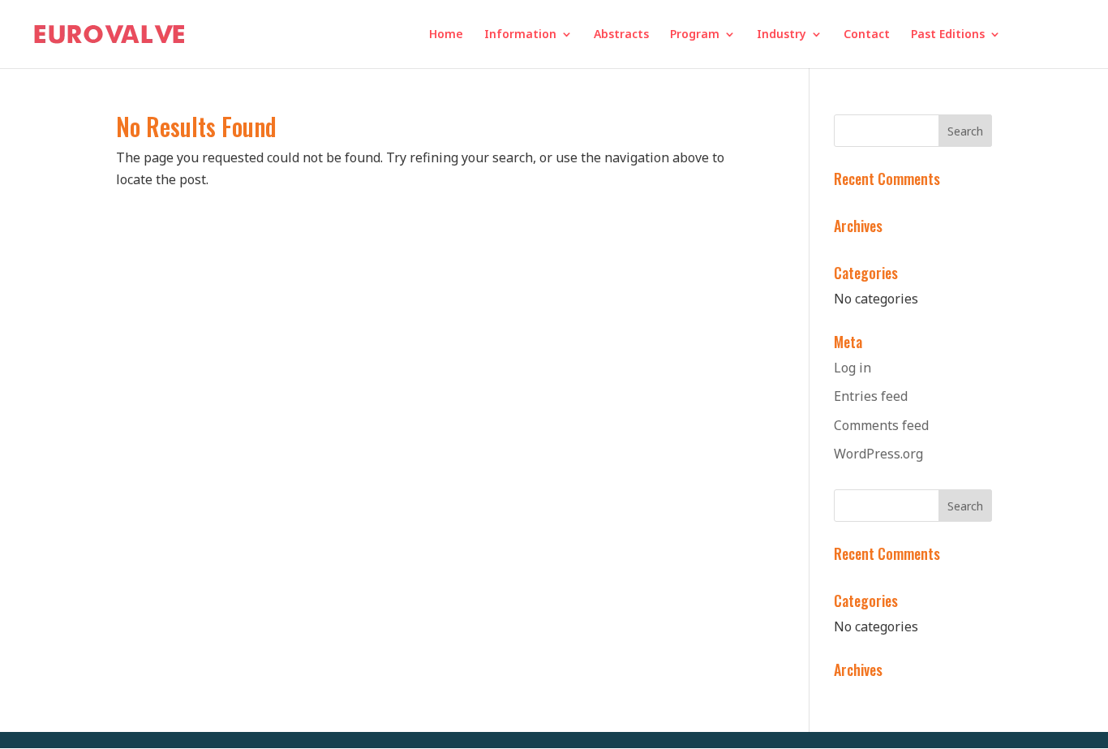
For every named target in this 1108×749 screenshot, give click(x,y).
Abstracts (621, 34)
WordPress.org (878, 454)
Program (694, 34)
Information (520, 34)
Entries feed (871, 396)
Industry (781, 34)
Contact (867, 34)
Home (446, 34)
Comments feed (881, 425)
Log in (852, 368)
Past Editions (948, 34)
